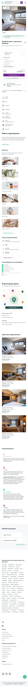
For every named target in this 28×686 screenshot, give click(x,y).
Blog (3, 640)
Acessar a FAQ (20, 544)
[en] (14, 626)
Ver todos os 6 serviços (8, 66)
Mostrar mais (5, 144)
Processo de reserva (6, 664)
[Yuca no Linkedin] (10, 674)
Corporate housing (6, 648)
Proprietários (5, 656)
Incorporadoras (5, 652)
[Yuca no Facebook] (3, 674)
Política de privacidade (7, 636)
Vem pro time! (5, 638)
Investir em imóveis (6, 650)
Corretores (4, 658)
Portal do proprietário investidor (9, 646)
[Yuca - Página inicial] (2, 3)
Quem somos (5, 632)
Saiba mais (9, 85)
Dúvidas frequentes (6, 634)
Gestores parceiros (6, 654)
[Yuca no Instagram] (6, 674)
